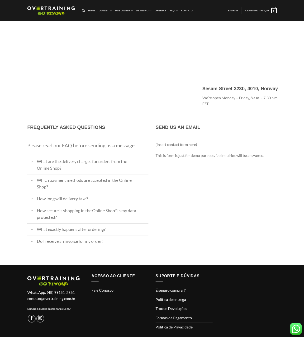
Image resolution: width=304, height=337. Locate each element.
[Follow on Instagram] (40, 319)
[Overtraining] (51, 10)
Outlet (104, 10)
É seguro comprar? (170, 290)
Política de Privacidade (174, 327)
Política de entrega (171, 299)
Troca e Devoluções (171, 308)
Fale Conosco (102, 290)
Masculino (122, 10)
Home (91, 10)
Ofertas (160, 10)
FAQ (172, 10)
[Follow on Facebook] (32, 319)
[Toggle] (32, 162)
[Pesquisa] (83, 11)
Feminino (142, 10)
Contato (187, 10)
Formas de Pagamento (174, 317)
